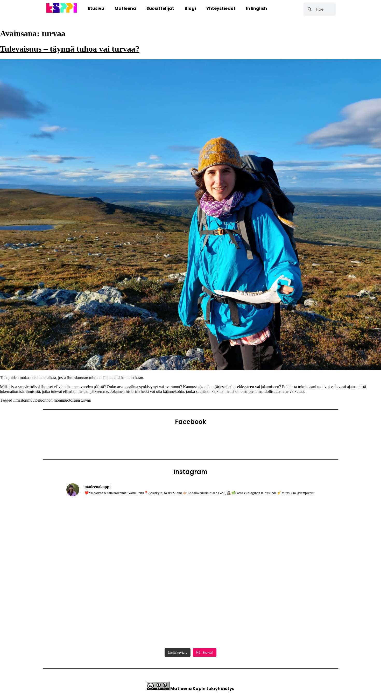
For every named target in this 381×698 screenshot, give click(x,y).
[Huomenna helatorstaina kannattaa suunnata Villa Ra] (190, 621)
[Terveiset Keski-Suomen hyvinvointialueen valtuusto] (106, 621)
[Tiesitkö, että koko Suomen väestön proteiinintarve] (274, 525)
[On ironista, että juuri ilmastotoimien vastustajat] (190, 525)
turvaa (86, 400)
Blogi (190, 8)
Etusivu (96, 8)
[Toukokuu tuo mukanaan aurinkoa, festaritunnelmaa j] (274, 621)
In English (256, 8)
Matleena (125, 8)
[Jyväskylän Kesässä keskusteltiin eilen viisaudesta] (190, 573)
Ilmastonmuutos (26, 400)
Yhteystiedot (221, 8)
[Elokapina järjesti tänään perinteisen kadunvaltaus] (106, 525)
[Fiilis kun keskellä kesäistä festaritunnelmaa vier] (106, 573)
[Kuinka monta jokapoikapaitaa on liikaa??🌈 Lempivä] (274, 573)
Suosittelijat (160, 8)
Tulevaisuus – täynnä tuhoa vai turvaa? (69, 48)
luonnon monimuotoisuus (60, 400)
